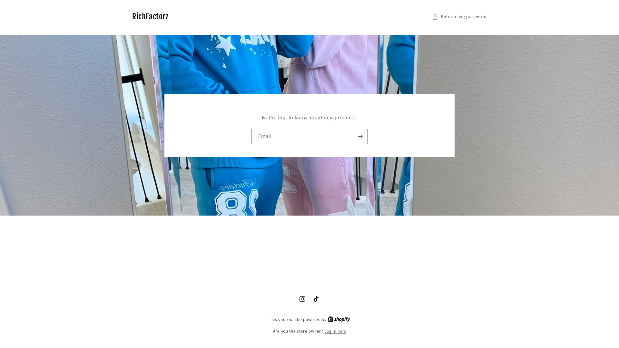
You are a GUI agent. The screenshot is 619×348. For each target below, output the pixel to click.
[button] (459, 17)
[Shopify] (339, 319)
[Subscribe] (360, 136)
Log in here (335, 331)
